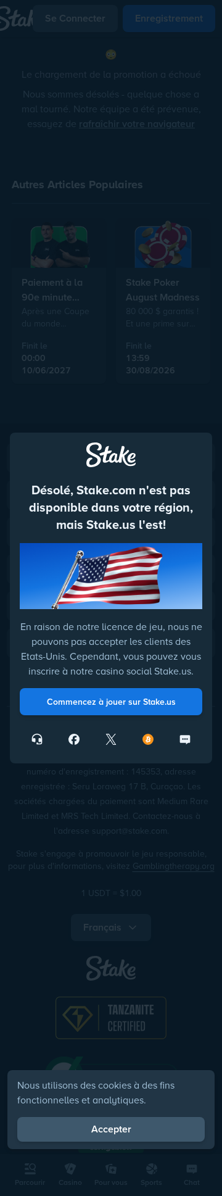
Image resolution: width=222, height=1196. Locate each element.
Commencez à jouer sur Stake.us (111, 702)
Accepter (111, 1129)
